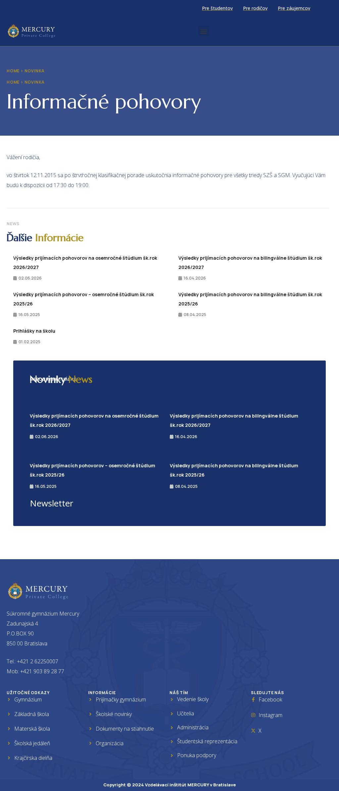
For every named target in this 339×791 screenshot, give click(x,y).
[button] (203, 31)
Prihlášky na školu (34, 331)
